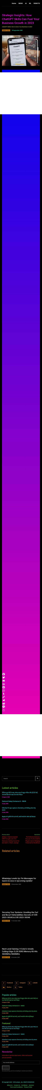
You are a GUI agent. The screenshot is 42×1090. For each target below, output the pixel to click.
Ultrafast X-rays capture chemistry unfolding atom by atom (19, 809)
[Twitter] (15, 987)
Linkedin (35, 983)
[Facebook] (3, 983)
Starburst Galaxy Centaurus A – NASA (14, 801)
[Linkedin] (29, 983)
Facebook (10, 983)
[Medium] (3, 987)
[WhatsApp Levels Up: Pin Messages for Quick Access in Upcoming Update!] (21, 865)
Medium (9, 987)
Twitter (20, 987)
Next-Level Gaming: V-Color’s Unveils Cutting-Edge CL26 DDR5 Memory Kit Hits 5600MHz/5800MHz (20, 951)
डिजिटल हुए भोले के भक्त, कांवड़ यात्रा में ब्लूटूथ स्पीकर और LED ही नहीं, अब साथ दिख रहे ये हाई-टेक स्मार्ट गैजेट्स (20, 794)
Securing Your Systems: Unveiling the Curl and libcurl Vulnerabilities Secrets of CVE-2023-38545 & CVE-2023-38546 (20, 915)
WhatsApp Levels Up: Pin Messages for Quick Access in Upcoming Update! (19, 879)
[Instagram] (16, 983)
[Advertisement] (21, 93)
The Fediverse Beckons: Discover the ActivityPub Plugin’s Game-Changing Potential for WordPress (32, 840)
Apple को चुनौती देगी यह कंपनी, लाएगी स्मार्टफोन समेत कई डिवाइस (18, 817)
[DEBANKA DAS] (7, 766)
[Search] (37, 778)
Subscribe (6, 1068)
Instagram (23, 983)
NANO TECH (6, 30)
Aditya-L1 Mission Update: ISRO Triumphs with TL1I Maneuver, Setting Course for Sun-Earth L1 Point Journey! (10, 840)
